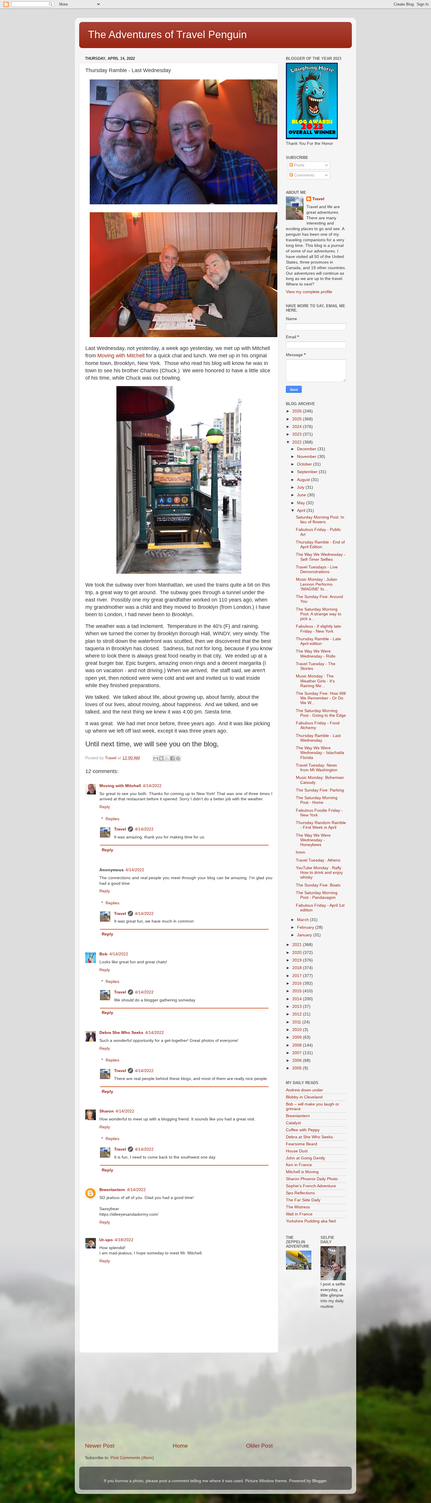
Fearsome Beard (301, 1144)
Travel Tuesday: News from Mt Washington (316, 767)
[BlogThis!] (161, 758)
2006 (297, 1060)
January (305, 935)
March (303, 920)
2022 (297, 442)
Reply (104, 807)
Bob (103, 954)
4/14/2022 (152, 786)
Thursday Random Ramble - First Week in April (321, 825)
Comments (303, 175)
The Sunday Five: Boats (318, 885)
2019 (297, 960)
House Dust (297, 1151)
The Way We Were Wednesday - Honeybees (313, 840)
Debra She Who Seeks (121, 1032)
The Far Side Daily (303, 1200)
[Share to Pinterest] (178, 758)
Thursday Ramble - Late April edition (318, 641)
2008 (297, 1045)
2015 (297, 991)
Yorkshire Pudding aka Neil (311, 1221)
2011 (297, 1022)
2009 (297, 1037)
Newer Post (99, 1446)
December (307, 449)
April (301, 510)
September (308, 472)
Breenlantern (112, 1190)
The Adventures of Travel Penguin (167, 34)
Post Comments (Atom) (132, 1458)
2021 (297, 944)
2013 (297, 1006)
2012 (297, 1014)
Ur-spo (106, 1240)
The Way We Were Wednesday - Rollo (315, 653)
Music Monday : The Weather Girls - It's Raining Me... (315, 681)
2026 (297, 411)
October (305, 464)
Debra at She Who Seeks (309, 1137)
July (301, 487)
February (306, 927)
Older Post (259, 1446)
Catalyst (293, 1123)
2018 (297, 968)
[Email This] (156, 758)
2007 (297, 1053)
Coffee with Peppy (303, 1130)
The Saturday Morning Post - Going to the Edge (321, 713)
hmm (300, 852)
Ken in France (299, 1165)
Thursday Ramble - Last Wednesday (318, 738)
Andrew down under (304, 1090)
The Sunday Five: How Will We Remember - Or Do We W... (321, 698)
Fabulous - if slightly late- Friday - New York (319, 628)
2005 (297, 1068)
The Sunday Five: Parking (320, 790)
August (304, 480)
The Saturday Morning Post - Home (316, 800)
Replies (112, 819)
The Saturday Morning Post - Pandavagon (316, 895)
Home (180, 1446)
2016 (297, 983)
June (302, 495)
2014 (297, 999)
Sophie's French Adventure (311, 1186)
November (307, 456)
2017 (297, 976)
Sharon (106, 1111)
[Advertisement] (179, 1397)
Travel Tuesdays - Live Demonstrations (317, 569)
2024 (297, 426)
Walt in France (299, 1214)
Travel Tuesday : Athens (318, 860)
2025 (297, 419)
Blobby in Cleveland (304, 1097)
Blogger (319, 1481)
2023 (297, 434)
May (301, 503)
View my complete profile (309, 292)
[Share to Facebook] (172, 758)
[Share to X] (167, 758)
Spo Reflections (300, 1193)
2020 (297, 952)
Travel (120, 829)
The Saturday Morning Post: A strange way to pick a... (318, 614)
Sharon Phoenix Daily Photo (312, 1179)
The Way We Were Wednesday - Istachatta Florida (320, 753)
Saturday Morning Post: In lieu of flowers (320, 519)
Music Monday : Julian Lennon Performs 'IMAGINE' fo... (316, 584)
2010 (297, 1030)
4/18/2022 (124, 1240)
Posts (298, 165)
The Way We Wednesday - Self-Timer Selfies (320, 556)
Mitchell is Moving (302, 1172)
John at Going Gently (305, 1158)
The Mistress (298, 1207)
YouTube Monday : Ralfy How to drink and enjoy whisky (319, 872)
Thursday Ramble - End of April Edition (320, 544)
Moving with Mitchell (121, 356)
